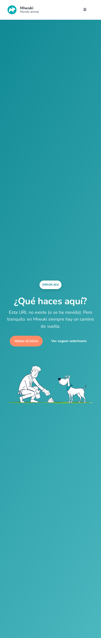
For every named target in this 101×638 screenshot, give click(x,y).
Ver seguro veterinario (69, 341)
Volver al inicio (26, 341)
